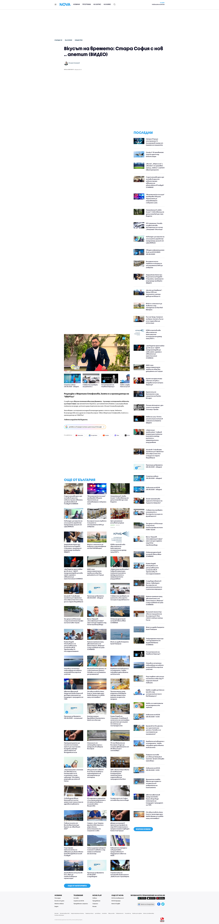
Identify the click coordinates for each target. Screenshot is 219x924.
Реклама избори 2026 (64, 913)
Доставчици (98, 913)
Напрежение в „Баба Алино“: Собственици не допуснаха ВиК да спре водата (119, 499)
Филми (94, 906)
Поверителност (119, 913)
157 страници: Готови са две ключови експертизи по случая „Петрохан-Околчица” (154, 226)
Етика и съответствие (148, 913)
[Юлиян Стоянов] (66, 63)
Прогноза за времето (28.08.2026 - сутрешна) (73, 717)
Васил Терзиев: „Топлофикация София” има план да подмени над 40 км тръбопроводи (96, 621)
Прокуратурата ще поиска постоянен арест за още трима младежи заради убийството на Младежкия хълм (72, 747)
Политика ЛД (128, 913)
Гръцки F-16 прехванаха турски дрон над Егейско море (155, 154)
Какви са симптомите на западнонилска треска (154, 705)
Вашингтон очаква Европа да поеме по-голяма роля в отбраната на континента (153, 783)
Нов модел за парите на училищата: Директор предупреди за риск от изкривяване (73, 523)
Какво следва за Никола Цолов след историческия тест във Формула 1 (155, 693)
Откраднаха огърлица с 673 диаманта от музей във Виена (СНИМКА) (154, 641)
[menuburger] (55, 4)
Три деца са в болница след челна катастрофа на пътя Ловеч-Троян (73, 620)
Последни (58, 898)
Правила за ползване (137, 913)
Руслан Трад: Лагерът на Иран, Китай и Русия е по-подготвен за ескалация (154, 320)
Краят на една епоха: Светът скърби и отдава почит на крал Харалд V (154, 381)
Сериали (95, 903)
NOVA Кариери (116, 900)
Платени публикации (59, 915)
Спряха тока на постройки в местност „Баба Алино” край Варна (119, 874)
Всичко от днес (59, 900)
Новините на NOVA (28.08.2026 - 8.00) (153, 769)
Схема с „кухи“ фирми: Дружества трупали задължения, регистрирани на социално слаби (95, 826)
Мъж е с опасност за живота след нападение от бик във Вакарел (96, 546)
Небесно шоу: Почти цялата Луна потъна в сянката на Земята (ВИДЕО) (154, 420)
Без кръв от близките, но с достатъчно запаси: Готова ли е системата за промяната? (96, 671)
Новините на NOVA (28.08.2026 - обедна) (154, 488)
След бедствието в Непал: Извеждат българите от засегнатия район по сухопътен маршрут (154, 585)
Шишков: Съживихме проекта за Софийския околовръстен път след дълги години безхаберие (73, 598)
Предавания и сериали (81, 903)
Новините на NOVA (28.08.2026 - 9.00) (153, 715)
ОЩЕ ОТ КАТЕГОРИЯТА (77, 886)
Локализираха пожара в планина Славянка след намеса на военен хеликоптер (96, 850)
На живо (107, 4)
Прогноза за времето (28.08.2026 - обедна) (95, 597)
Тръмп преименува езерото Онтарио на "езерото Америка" (154, 501)
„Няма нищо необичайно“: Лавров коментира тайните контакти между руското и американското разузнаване (119, 573)
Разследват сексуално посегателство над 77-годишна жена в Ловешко (155, 679)
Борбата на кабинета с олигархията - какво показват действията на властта (119, 671)
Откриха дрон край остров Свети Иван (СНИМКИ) (118, 620)
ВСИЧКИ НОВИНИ (143, 829)
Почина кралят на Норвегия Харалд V (153, 653)
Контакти (104, 913)
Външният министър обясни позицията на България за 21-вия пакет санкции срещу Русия (154, 616)
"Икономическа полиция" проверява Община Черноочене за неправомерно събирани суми (96, 499)
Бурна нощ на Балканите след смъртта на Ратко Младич (153, 395)
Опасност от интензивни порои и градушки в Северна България (95, 745)
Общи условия (111, 913)
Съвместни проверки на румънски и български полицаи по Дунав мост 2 (119, 597)
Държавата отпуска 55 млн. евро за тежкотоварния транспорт (73, 875)
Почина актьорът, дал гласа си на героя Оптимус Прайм (154, 407)
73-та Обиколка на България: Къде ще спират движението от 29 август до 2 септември (119, 746)
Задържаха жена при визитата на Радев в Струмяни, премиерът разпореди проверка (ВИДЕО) (73, 548)
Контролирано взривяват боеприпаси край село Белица (96, 718)
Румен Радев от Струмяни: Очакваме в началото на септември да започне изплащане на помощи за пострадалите (119, 720)
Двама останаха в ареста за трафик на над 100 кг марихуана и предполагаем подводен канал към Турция (119, 826)
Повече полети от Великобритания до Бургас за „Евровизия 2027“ (72, 826)
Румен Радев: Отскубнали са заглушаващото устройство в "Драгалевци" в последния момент (71, 646)
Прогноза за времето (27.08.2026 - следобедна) (95, 874)
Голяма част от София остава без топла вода (119, 799)
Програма (86, 4)
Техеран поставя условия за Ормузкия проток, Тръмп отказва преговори (155, 758)
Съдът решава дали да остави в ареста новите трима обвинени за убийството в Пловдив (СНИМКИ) (73, 499)
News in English (115, 903)
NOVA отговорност (117, 898)
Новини (76, 4)
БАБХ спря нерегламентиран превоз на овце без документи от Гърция (95, 572)
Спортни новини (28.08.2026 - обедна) (154, 477)
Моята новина (59, 903)
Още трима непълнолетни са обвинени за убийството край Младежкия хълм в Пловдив (73, 851)
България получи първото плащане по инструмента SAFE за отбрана (96, 523)
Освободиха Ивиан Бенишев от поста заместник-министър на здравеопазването (73, 801)
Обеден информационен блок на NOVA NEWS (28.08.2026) (155, 252)
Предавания (96, 900)
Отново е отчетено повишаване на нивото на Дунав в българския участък (73, 671)
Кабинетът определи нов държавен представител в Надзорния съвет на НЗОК (118, 851)
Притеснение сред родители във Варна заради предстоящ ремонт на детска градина (118, 695)
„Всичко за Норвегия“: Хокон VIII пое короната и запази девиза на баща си (154, 293)
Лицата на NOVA (79, 900)
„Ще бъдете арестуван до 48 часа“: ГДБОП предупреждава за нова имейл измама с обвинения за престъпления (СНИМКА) (73, 573)
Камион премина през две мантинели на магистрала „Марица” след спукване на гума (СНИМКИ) (96, 645)
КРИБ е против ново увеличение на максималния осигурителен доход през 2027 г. (118, 548)
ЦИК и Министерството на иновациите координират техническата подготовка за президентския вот (119, 774)
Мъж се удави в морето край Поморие (119, 642)
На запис (97, 4)
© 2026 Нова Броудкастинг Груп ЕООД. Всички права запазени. (68, 919)
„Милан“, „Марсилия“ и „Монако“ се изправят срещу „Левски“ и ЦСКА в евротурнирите (155, 167)
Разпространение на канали (77, 913)
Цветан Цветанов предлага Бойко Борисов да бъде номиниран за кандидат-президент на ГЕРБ (73, 695)
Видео (56, 906)
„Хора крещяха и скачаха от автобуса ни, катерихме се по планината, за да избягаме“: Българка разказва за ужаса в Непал (73, 775)
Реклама (56, 913)
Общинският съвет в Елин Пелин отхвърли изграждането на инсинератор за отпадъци (95, 773)
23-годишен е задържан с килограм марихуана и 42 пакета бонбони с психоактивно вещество (96, 802)
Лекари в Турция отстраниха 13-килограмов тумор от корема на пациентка (154, 142)
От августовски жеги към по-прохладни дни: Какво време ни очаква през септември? (96, 694)
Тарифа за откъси (89, 913)
